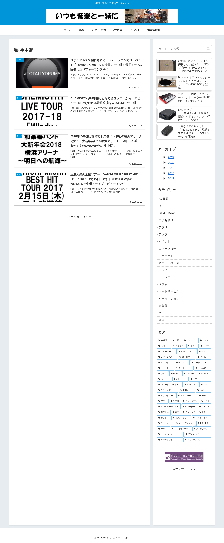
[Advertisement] (79, 243)
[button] (208, 49)
